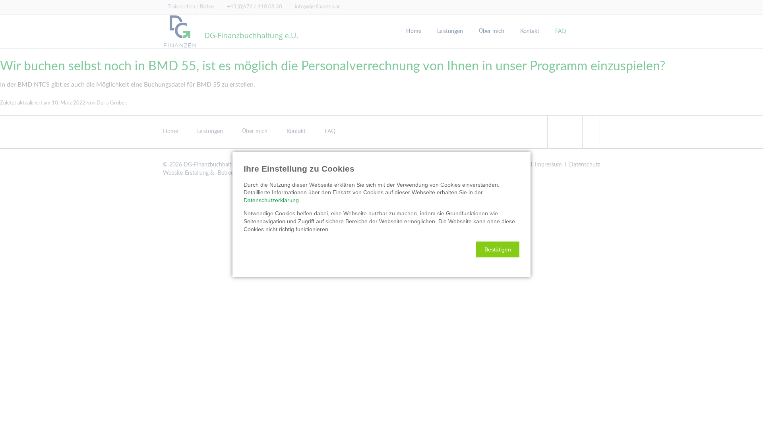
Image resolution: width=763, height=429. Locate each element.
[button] (497, 249)
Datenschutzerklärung (271, 200)
